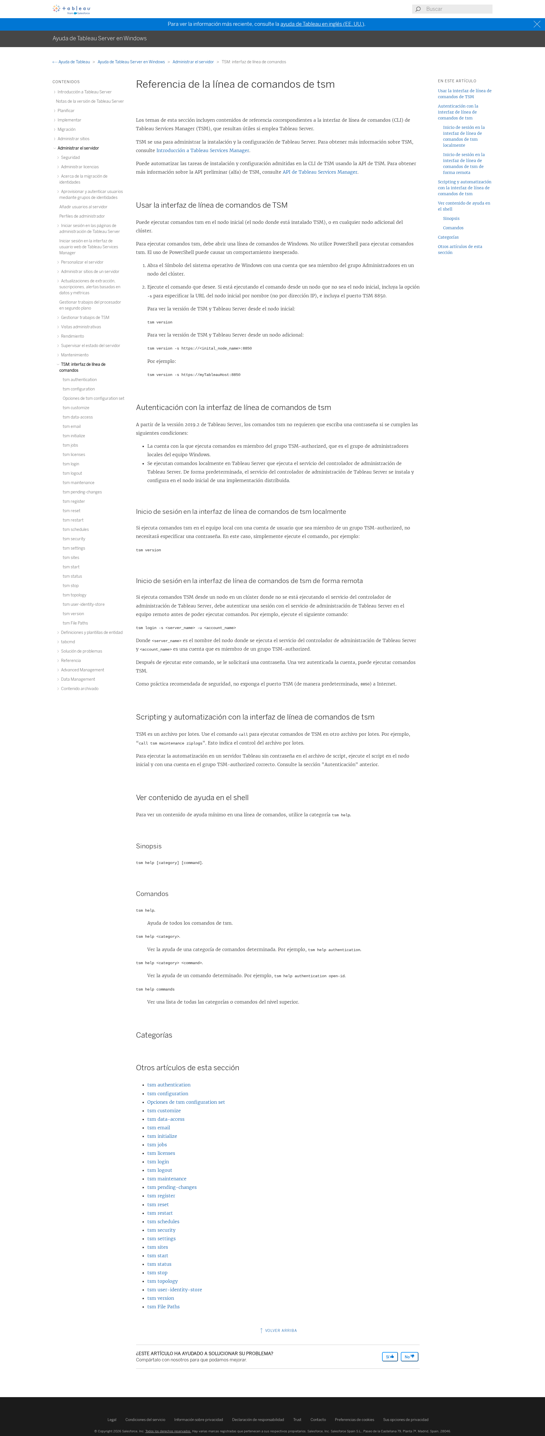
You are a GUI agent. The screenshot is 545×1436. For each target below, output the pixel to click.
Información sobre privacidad (198, 1420)
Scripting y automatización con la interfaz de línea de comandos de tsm (464, 187)
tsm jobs (157, 1144)
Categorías (448, 237)
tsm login (158, 1161)
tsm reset (158, 1204)
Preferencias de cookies (354, 1420)
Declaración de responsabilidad (258, 1420)
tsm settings (161, 1238)
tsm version (160, 1298)
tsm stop (157, 1272)
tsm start (157, 1255)
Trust (297, 1420)
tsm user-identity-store (174, 1289)
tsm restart (160, 1213)
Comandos (453, 227)
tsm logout (159, 1170)
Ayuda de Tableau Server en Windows (132, 62)
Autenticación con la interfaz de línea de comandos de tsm (458, 112)
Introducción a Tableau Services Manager (202, 150)
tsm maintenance (166, 1178)
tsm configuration (167, 1093)
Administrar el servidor (194, 62)
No (407, 1357)
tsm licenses (161, 1153)
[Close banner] (538, 24)
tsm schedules (163, 1221)
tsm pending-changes (172, 1187)
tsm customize (164, 1110)
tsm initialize (162, 1136)
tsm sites (157, 1247)
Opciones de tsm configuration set (186, 1102)
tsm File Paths (163, 1306)
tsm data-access (166, 1119)
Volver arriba (280, 1330)
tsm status (159, 1264)
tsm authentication (168, 1085)
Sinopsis (451, 218)
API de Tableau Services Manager (320, 172)
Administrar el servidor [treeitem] (78, 148)
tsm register (161, 1196)
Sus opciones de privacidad (406, 1420)
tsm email (158, 1127)
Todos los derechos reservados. (168, 1431)
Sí (388, 1357)
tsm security (161, 1230)
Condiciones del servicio (145, 1420)
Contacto (318, 1420)
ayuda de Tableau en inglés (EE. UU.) (322, 24)
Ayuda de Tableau (74, 62)
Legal (112, 1420)
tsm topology (162, 1281)
